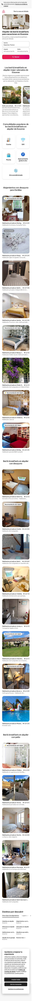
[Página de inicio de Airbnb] (3, 11)
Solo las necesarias (15, 984)
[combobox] (16, 45)
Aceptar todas (15, 979)
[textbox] (9, 51)
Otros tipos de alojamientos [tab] (10, 915)
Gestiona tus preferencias (16, 989)
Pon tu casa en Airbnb (21, 11)
